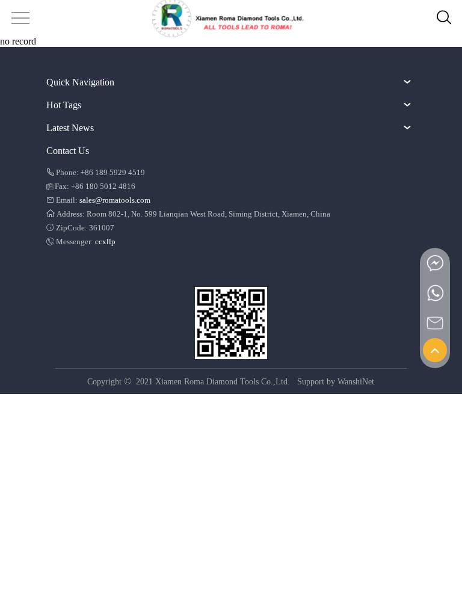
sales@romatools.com (114, 200)
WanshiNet (355, 381)
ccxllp (105, 241)
